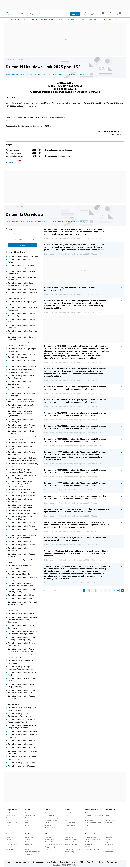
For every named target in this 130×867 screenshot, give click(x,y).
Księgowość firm (11, 810)
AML (86, 825)
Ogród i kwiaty (109, 822)
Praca (47, 822)
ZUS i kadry (9, 820)
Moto (83, 19)
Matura (27, 849)
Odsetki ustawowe (90, 847)
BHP (26, 822)
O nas (8, 862)
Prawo (59, 19)
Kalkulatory (69, 834)
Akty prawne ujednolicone (53, 847)
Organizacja (9, 837)
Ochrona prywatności (21, 862)
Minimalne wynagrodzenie (93, 839)
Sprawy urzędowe (51, 820)
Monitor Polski (40, 74)
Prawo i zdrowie (50, 827)
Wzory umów (109, 844)
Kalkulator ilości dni (71, 839)
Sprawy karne (49, 815)
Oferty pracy (109, 852)
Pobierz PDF (11, 163)
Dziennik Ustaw (27, 74)
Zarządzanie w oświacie (33, 847)
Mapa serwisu (111, 862)
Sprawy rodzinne (50, 813)
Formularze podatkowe (112, 847)
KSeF (117, 19)
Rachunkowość (10, 815)
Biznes (34, 19)
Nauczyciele (29, 842)
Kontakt (90, 862)
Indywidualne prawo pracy (33, 813)
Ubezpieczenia (30, 818)
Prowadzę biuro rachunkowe (94, 815)
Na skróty (108, 834)
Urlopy (27, 820)
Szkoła (27, 839)
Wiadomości (108, 813)
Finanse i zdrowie (70, 825)
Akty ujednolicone (12, 74)
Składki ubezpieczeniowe (93, 842)
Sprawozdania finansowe (93, 822)
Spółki (67, 815)
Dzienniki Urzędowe (23, 59)
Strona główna (10, 59)
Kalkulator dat (69, 837)
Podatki (8, 813)
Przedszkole (29, 837)
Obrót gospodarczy (12, 818)
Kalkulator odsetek (71, 844)
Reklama (99, 862)
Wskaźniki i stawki (91, 834)
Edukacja (107, 19)
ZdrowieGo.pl (109, 837)
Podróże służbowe (91, 844)
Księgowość (15, 19)
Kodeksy (48, 849)
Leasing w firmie (70, 822)
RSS (81, 862)
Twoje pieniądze (72, 19)
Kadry (26, 19)
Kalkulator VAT (69, 842)
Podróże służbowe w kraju (93, 837)
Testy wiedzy (29, 854)
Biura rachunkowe (91, 810)
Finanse (107, 818)
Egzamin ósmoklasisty (32, 852)
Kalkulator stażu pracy (72, 847)
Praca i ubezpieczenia (72, 818)
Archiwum (108, 839)
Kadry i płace (10, 847)
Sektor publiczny (47, 19)
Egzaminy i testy (30, 844)
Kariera (74, 862)
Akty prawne (49, 834)
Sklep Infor (48, 825)
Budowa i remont (110, 820)
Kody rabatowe (109, 842)
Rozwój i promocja (11, 844)
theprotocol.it (109, 849)
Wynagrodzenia (30, 815)
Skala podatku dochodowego (94, 849)
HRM (27, 825)
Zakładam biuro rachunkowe (94, 813)
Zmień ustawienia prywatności (44, 862)
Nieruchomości (94, 19)
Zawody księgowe (11, 822)
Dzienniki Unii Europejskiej (75, 74)
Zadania (8, 842)
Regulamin (64, 862)
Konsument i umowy (51, 818)
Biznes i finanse (70, 813)
